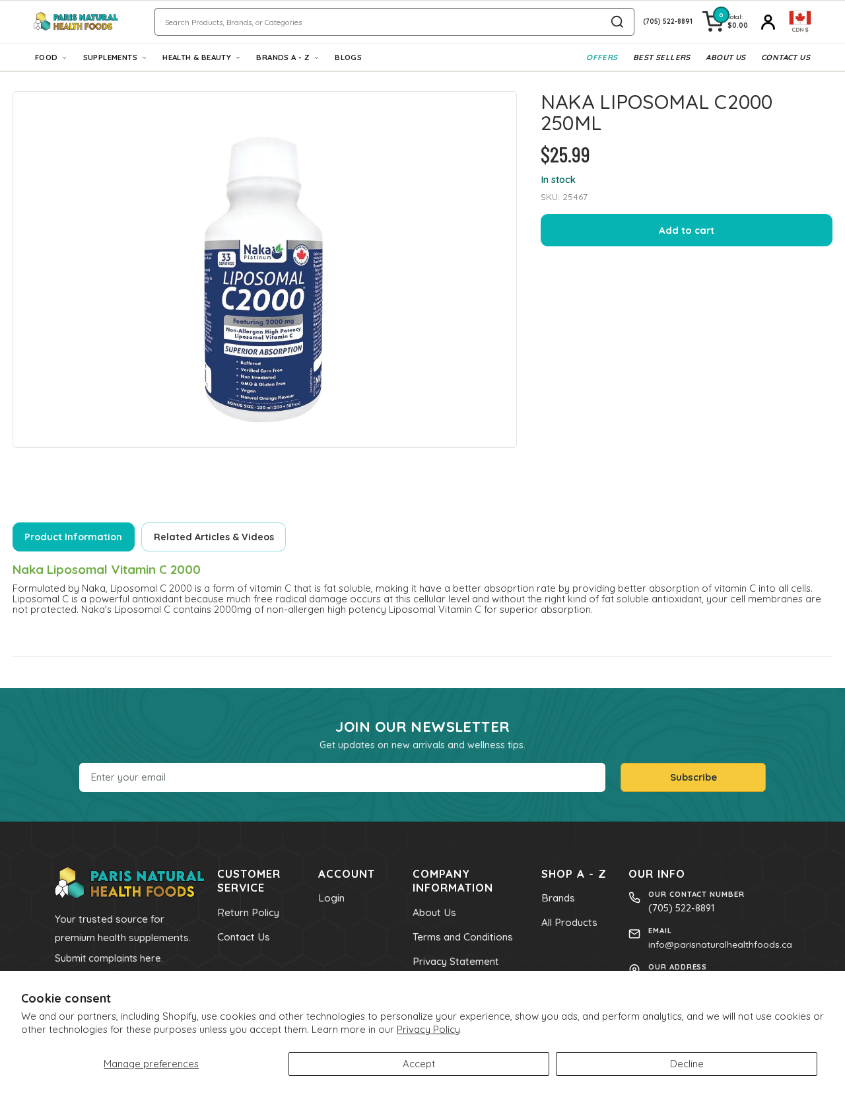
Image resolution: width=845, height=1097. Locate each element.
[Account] (768, 22)
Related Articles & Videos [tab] (214, 537)
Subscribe (693, 777)
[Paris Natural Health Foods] (76, 21)
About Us (725, 57)
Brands (558, 898)
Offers (601, 57)
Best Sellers (662, 57)
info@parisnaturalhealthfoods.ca (720, 944)
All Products (569, 922)
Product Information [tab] (73, 537)
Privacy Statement (456, 961)
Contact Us (785, 57)
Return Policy (248, 912)
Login (331, 898)
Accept (419, 1063)
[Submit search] (617, 22)
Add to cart (686, 230)
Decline (687, 1063)
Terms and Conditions (463, 937)
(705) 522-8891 (681, 908)
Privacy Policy (428, 1029)
